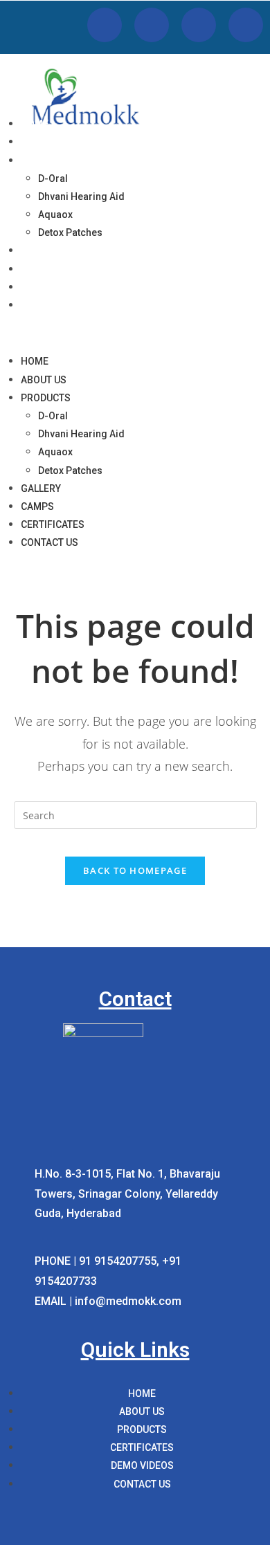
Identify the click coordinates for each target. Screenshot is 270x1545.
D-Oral (53, 178)
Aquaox (55, 214)
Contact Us (51, 305)
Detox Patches (70, 232)
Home (34, 123)
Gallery (41, 250)
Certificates (54, 287)
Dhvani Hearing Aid (81, 196)
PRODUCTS (47, 160)
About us (45, 141)
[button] (135, 333)
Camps (37, 269)
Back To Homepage (135, 870)
